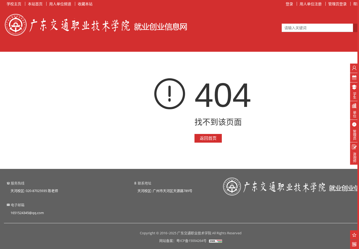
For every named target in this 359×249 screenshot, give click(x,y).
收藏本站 (85, 4)
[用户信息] (354, 68)
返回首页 (208, 138)
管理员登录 (337, 4)
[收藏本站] (354, 235)
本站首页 (35, 4)
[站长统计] (215, 240)
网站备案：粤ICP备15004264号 (183, 240)
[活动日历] (354, 77)
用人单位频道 (60, 4)
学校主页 (14, 4)
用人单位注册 (311, 4)
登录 (289, 4)
